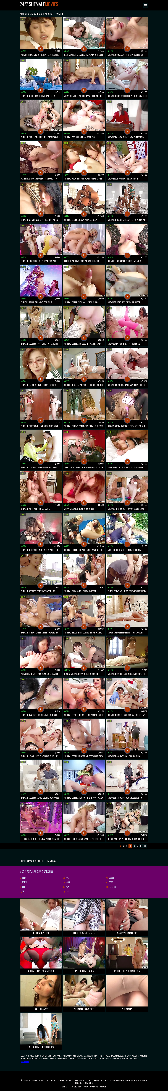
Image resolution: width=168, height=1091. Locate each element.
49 (141, 846)
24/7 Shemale (39, 3)
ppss (110, 882)
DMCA (85, 1086)
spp (23, 886)
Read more (25, 1061)
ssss (67, 882)
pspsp (24, 882)
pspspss (112, 886)
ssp (67, 891)
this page (139, 1080)
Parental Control (98, 1086)
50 (145, 846)
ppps (24, 877)
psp (67, 886)
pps (67, 877)
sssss (111, 877)
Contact (66, 1086)
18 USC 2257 (76, 1086)
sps (23, 891)
